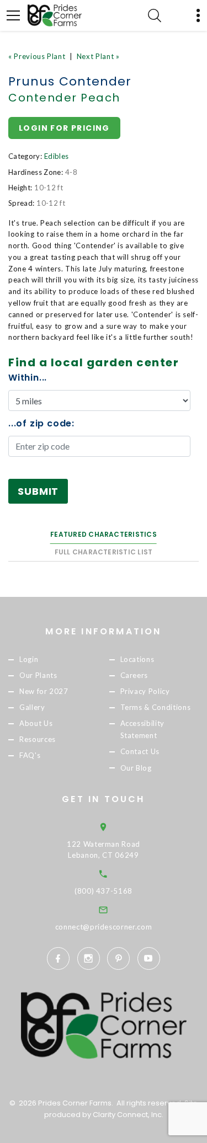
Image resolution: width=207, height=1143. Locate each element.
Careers (134, 675)
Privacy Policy (145, 691)
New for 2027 (43, 691)
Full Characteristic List (104, 552)
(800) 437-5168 (103, 890)
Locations (137, 659)
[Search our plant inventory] (154, 15)
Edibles (56, 156)
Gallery (32, 707)
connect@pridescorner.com (103, 926)
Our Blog (136, 767)
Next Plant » (98, 56)
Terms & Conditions (155, 707)
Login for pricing (64, 127)
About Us (35, 723)
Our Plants (38, 675)
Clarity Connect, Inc (127, 1114)
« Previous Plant (36, 56)
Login (28, 659)
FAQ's (29, 755)
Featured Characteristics (103, 534)
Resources (37, 739)
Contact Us (140, 751)
